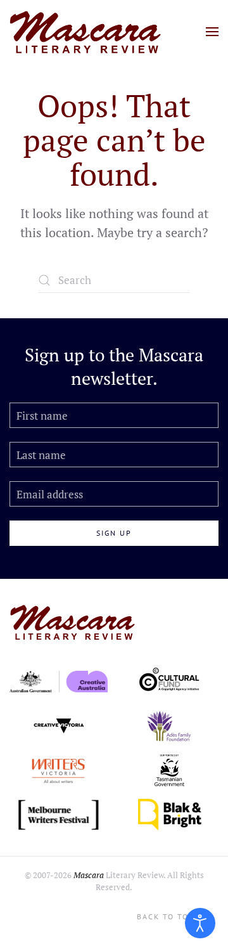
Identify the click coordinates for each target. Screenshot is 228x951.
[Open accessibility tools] (200, 923)
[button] (212, 31)
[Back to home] (86, 31)
